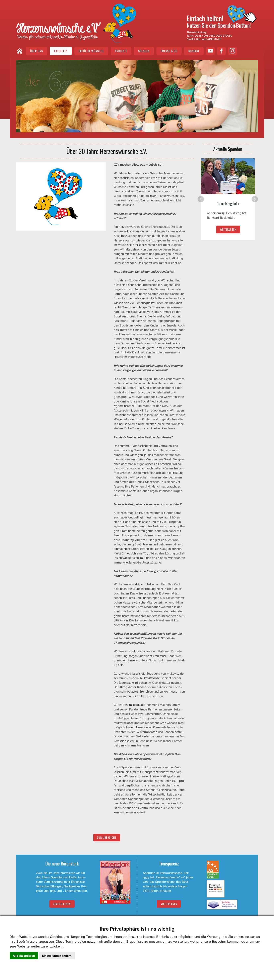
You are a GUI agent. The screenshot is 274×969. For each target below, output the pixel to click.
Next (255, 199)
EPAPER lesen (62, 904)
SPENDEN (144, 51)
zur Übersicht (106, 838)
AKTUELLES (61, 51)
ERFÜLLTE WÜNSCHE (91, 51)
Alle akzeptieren (24, 955)
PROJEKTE (121, 51)
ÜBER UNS (36, 51)
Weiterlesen (169, 904)
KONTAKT (193, 51)
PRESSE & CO (169, 51)
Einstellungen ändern (57, 955)
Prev (201, 199)
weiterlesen (228, 229)
